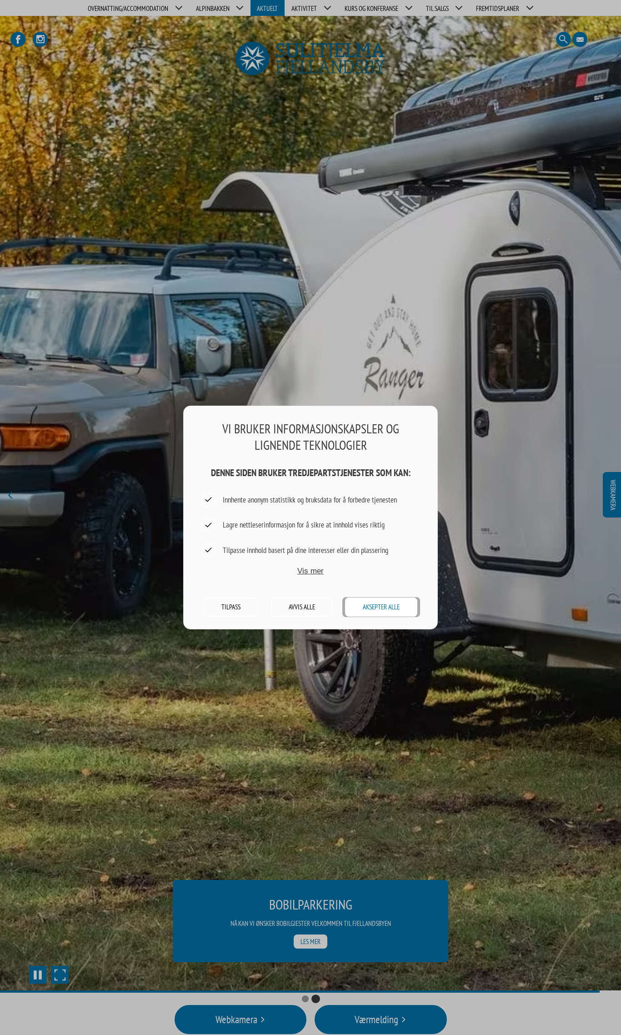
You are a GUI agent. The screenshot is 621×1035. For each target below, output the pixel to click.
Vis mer (310, 571)
